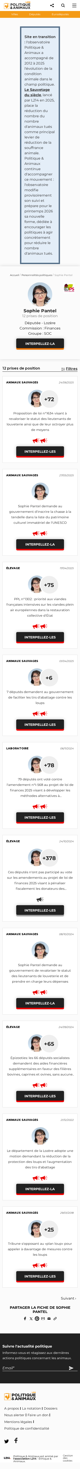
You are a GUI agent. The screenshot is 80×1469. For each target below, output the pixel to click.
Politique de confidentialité (26, 1428)
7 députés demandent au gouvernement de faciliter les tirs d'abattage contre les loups (40, 697)
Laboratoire (17, 748)
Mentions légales (18, 1422)
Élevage (13, 568)
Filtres (72, 369)
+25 (49, 1229)
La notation (31, 1408)
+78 (49, 765)
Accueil (14, 275)
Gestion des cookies (68, 1458)
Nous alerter (14, 1415)
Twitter (13, 1434)
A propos (11, 1408)
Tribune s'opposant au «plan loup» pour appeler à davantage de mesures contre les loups (40, 1249)
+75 (49, 585)
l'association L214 (24, 1458)
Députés (34, 14)
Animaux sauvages (22, 382)
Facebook (59, 1427)
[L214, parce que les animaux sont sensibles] (7, 1458)
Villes (14, 14)
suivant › (68, 1298)
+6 (49, 678)
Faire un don (38, 1415)
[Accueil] (13, 10)
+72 (49, 399)
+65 (49, 1044)
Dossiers (50, 1408)
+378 (49, 858)
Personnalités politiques (37, 275)
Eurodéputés (60, 14)
